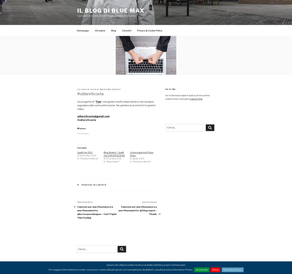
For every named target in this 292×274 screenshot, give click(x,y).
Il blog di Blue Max (110, 10)
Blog (113, 30)
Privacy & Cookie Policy (149, 30)
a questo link (196, 99)
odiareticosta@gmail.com (93, 116)
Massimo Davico (110, 89)
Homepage (83, 30)
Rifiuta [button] (215, 270)
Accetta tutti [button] (202, 270)
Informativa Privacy (233, 270)
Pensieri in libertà (94, 185)
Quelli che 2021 (84, 152)
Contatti (126, 30)
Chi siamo (100, 30)
